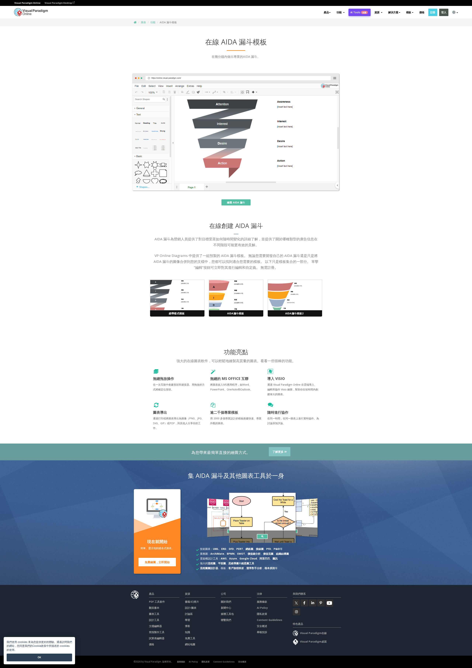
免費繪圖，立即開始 (157, 562)
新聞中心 (226, 607)
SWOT (241, 553)
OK (39, 657)
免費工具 (190, 638)
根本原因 (270, 568)
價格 (421, 12)
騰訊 (275, 558)
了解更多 (278, 452)
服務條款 (262, 601)
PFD (268, 549)
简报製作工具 (156, 632)
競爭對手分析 (254, 568)
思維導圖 (233, 563)
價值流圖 (268, 553)
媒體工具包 (227, 614)
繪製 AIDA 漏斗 (236, 202)
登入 (443, 12)
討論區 (189, 614)
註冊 (432, 12)
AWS (224, 558)
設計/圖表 (190, 607)
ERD (223, 549)
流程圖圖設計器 (209, 568)
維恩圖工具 (247, 563)
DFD (231, 549)
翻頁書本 (154, 607)
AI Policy (262, 607)
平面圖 (222, 563)
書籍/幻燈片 (192, 601)
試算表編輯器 (156, 638)
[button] (340, 12)
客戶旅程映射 (236, 568)
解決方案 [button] (393, 12)
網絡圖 (249, 549)
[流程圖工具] (262, 536)
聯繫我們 (226, 620)
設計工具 (154, 620)
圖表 (143, 22)
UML (216, 549)
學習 (187, 620)
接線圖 (260, 549)
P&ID (277, 549)
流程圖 (212, 563)
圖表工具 (154, 614)
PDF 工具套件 (157, 601)
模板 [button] (408, 12)
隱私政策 (262, 614)
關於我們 (226, 601)
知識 (187, 632)
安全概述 (262, 626)
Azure (233, 558)
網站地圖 (190, 644)
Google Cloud (248, 558)
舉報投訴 (262, 632)
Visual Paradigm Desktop (58, 2)
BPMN (231, 553)
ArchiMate (217, 553)
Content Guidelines (269, 620)
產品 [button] (326, 12)
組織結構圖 (282, 553)
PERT (239, 549)
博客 (187, 626)
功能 (152, 22)
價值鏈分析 (254, 553)
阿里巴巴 (265, 558)
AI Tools (358, 12)
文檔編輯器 (155, 626)
